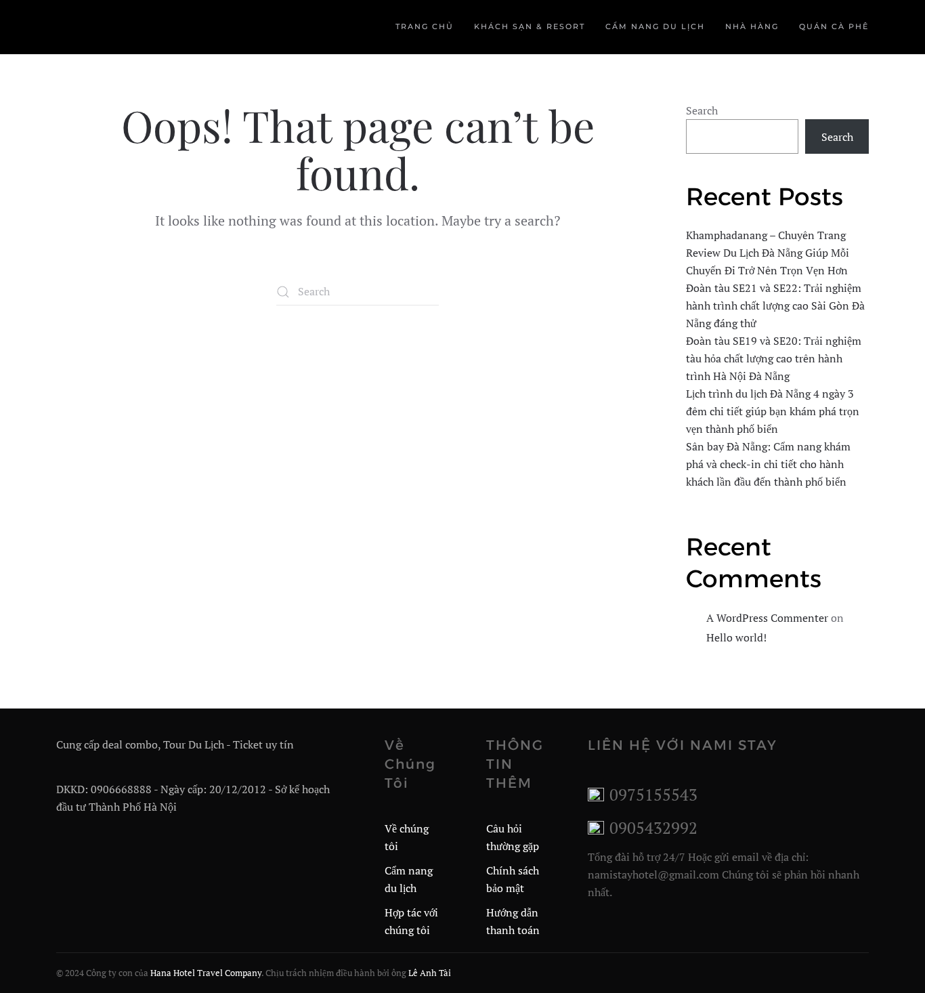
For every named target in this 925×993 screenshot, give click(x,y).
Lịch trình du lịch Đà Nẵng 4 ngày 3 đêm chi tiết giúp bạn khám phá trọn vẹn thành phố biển (772, 411)
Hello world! (736, 637)
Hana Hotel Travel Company (205, 973)
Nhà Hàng (752, 26)
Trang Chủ (424, 26)
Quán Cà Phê (834, 26)
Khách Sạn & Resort (529, 26)
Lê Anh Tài (429, 973)
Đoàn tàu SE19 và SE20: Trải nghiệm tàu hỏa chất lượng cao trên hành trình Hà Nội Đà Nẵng (773, 358)
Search (702, 110)
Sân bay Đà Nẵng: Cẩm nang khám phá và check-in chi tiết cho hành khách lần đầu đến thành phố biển (768, 464)
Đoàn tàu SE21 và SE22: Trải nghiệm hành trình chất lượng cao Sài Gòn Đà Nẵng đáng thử (775, 305)
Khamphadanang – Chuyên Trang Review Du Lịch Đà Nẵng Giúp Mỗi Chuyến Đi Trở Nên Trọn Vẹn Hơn (767, 253)
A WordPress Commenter (767, 617)
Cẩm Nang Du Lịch (655, 26)
